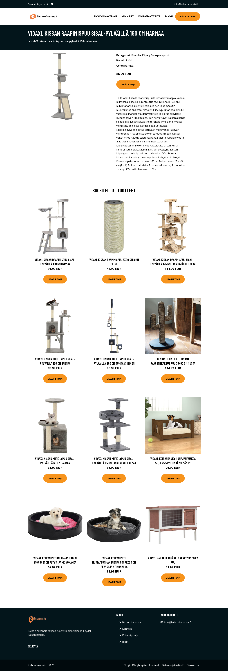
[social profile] (51, 4)
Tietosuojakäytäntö (172, 665)
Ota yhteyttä (139, 665)
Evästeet (154, 665)
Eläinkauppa (188, 16)
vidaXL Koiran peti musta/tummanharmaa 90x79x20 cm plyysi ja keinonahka (114, 562)
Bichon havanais (105, 16)
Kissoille (136, 55)
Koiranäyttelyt (149, 16)
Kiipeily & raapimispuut (155, 55)
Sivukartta (193, 665)
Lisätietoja (128, 84)
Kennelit (128, 16)
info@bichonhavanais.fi (186, 4)
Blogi (169, 16)
